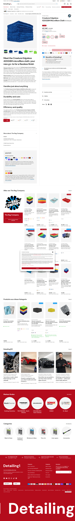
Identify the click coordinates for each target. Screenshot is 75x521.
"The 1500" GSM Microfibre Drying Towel (66, 210)
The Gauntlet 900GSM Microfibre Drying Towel (29, 245)
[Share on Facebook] (48, 104)
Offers (43, 7)
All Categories (68, 423)
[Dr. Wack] (65, 403)
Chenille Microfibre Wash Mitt (42, 245)
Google (27, 120)
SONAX (51, 411)
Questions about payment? (10, 165)
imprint (5, 490)
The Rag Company (45, 15)
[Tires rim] (43, 431)
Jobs (58, 0)
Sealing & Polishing (20, 6)
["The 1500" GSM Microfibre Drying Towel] (66, 200)
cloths (16, 13)
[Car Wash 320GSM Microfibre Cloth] (29, 200)
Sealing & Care (48, 468)
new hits (38, 7)
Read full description (46, 78)
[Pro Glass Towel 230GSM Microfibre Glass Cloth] (10, 310)
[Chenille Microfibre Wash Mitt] (42, 235)
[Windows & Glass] (32, 431)
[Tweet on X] (46, 104)
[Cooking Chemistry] (10, 403)
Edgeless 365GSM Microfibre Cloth (52, 281)
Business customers (56, 7)
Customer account (20, 490)
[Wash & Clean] (8, 431)
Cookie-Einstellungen (7, 491)
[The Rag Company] (13, 203)
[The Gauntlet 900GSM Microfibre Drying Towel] (29, 235)
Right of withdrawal (51, 490)
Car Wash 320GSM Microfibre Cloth (28, 210)
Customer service (9, 490)
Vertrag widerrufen (68, 491)
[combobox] (37, 4)
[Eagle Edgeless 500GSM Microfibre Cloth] (42, 200)
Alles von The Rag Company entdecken (13, 220)
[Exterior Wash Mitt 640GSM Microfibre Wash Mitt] (65, 310)
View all (69, 190)
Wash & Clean (12, 6)
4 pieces (38, 220)
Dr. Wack (65, 411)
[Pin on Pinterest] (51, 104)
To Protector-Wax (24, 0)
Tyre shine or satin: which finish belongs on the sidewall (11, 378)
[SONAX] (51, 403)
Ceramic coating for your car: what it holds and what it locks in (28, 379)
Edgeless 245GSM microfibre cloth (52, 245)
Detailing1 (7, 488)
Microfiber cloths (21, 13)
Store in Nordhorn (31, 466)
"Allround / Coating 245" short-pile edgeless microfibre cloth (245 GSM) (37, 322)
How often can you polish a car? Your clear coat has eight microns (46, 378)
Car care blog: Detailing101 (33, 468)
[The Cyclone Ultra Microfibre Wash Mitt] (66, 235)
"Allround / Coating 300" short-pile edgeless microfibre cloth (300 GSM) (51, 322)
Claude (20, 120)
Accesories (16, 9)
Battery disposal (69, 490)
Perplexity (34, 120)
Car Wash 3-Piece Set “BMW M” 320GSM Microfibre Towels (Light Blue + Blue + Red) (66, 282)
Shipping (46, 31)
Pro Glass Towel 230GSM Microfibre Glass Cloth (9, 322)
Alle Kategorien (6, 13)
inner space (10, 9)
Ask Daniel (7, 120)
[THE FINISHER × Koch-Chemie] (23, 403)
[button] (71, 4)
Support (54, 0)
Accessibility (64, 490)
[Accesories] (66, 431)
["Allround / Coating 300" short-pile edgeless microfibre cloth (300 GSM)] (51, 310)
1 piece (62, 218)
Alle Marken (69, 394)
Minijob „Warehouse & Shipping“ (34, 474)
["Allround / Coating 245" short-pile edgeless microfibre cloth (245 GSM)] (37, 310)
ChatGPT (13, 120)
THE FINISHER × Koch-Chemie (23, 411)
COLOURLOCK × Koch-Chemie (37, 411)
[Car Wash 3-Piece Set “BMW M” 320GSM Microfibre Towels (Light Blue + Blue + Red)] (66, 271)
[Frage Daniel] (64, 4)
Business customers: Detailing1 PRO (35, 470)
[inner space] (55, 431)
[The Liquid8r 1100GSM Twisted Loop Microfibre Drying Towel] (54, 200)
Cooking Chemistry (9, 411)
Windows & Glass (29, 6)
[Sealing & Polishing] (20, 431)
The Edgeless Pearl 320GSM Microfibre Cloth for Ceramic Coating (42, 281)
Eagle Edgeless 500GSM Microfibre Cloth (42, 210)
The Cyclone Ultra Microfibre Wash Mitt (65, 245)
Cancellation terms (58, 490)
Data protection (44, 490)
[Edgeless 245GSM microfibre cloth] (54, 235)
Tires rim (5, 9)
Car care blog (48, 7)
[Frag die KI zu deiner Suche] (56, 4)
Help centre (15, 490)
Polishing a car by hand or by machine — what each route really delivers (63, 378)
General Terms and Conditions (29, 490)
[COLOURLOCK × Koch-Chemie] (37, 403)
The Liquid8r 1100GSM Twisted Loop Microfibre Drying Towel (54, 211)
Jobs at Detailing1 (31, 472)
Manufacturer (6, 6)
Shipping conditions (38, 490)
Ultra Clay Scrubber (28, 280)
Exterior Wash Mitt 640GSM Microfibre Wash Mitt (64, 322)
